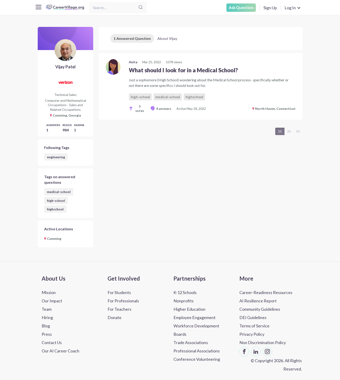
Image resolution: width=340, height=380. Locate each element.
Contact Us (52, 342)
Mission (49, 292)
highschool (55, 209)
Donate (114, 317)
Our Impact (52, 300)
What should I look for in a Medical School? (183, 70)
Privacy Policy (251, 334)
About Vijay (167, 38)
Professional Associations (196, 350)
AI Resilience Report (258, 300)
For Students (119, 292)
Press (47, 334)
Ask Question (241, 7)
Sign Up (270, 7)
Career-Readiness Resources (265, 292)
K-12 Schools (185, 292)
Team (47, 309)
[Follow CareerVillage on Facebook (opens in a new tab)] (244, 351)
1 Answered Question (132, 38)
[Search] (140, 7)
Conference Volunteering (196, 359)
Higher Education (189, 309)
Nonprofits (183, 300)
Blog (46, 325)
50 (298, 131)
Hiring (47, 317)
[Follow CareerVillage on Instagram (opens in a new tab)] (267, 351)
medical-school (59, 192)
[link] (201, 86)
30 (289, 131)
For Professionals (123, 300)
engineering (56, 157)
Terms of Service (254, 325)
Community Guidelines (259, 309)
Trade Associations (190, 342)
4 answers (163, 109)
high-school (56, 201)
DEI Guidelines (252, 317)
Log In (290, 7)
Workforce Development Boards (196, 330)
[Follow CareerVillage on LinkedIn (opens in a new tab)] (256, 351)
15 (280, 131)
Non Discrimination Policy (262, 342)
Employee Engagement (194, 317)
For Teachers (119, 309)
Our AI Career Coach (60, 350)
